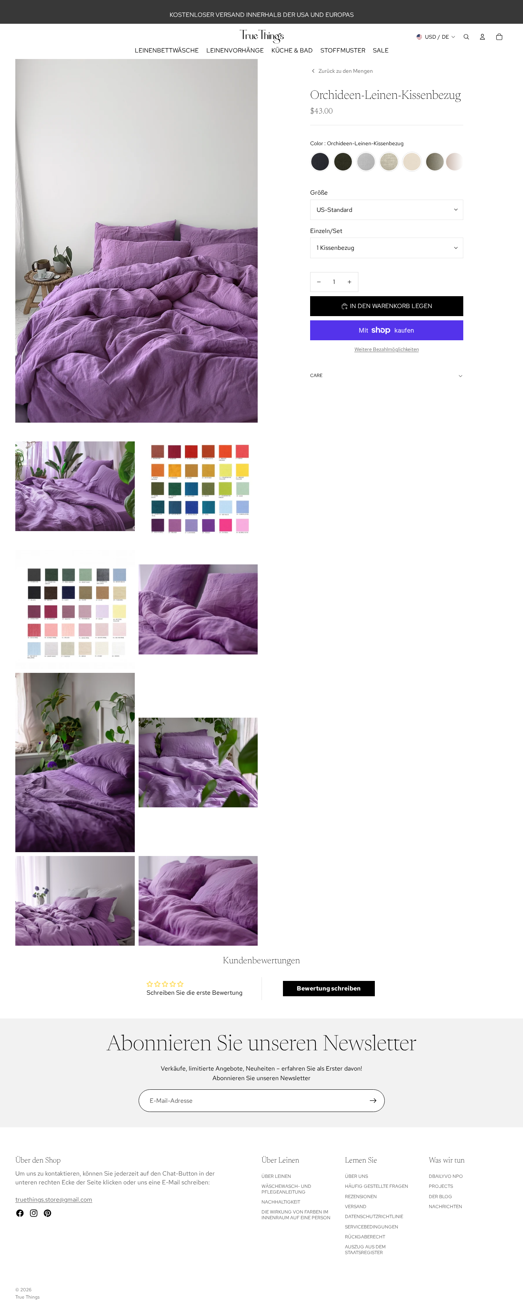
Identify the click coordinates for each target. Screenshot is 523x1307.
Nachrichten (445, 1207)
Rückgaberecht (365, 1237)
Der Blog (440, 1197)
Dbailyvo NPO (446, 1176)
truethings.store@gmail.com (53, 1199)
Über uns (356, 1176)
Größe (319, 193)
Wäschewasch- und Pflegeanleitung (286, 1189)
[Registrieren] (373, 1101)
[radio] (320, 162)
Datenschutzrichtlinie (374, 1217)
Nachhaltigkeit (281, 1202)
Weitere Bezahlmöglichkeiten (387, 349)
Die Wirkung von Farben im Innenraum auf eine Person (296, 1214)
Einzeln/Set (326, 231)
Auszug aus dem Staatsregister (365, 1249)
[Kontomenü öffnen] (482, 36)
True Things (27, 1297)
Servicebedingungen (371, 1227)
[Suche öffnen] (466, 36)
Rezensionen (361, 1197)
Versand (355, 1207)
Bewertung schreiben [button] (329, 988)
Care (316, 375)
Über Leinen (276, 1176)
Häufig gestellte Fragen (376, 1186)
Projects (441, 1186)
